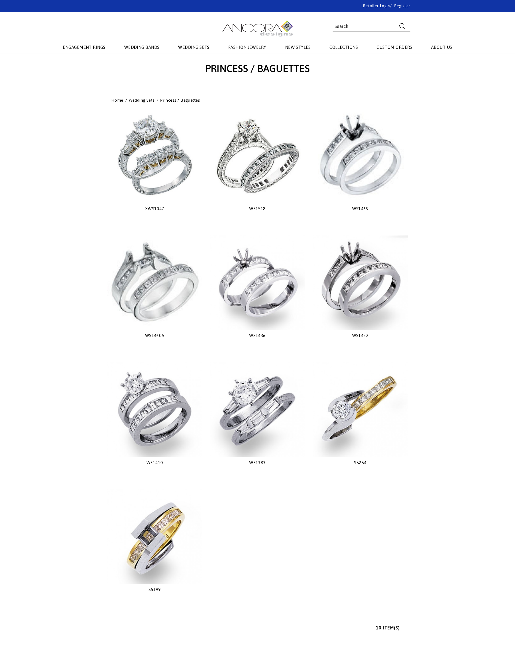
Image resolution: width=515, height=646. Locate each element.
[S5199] (154, 536)
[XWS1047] (154, 156)
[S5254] (360, 409)
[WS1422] (360, 282)
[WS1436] (257, 282)
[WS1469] (360, 156)
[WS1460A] (154, 282)
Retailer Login (376, 6)
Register (402, 6)
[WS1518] (257, 156)
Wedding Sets (141, 100)
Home (117, 100)
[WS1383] (257, 409)
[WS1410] (154, 409)
